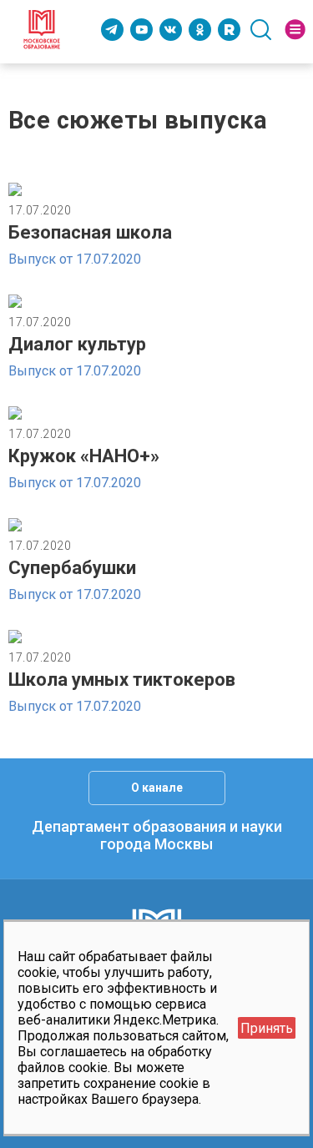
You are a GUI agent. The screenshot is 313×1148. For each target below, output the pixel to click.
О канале (157, 787)
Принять (266, 1028)
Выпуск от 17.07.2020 (74, 259)
